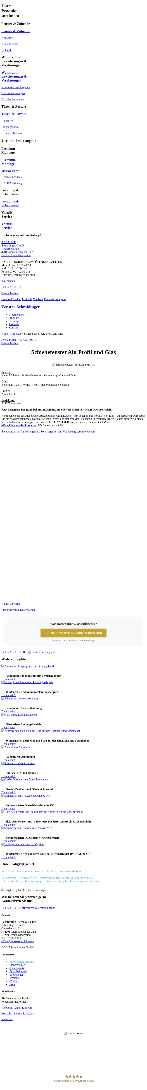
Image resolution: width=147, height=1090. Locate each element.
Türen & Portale (13, 114)
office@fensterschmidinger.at (17, 941)
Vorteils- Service (7, 226)
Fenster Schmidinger (20, 307)
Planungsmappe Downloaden (18, 609)
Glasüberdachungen (12, 99)
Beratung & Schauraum (10, 203)
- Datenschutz (16, 968)
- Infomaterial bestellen (21, 961)
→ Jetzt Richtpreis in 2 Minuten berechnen (73, 632)
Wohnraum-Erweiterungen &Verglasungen (14, 76)
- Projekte (14, 977)
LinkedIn (27, 299)
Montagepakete (10, 170)
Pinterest (49, 299)
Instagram (60, 299)
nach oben (7, 1019)
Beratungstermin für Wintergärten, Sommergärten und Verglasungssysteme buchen (48, 431)
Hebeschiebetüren (11, 133)
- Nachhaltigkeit (18, 971)
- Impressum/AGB (19, 964)
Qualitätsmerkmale (12, 176)
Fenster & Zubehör (15, 31)
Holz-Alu (6, 50)
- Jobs (12, 984)
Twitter (17, 299)
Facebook (7, 299)
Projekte (16, 333)
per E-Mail (46, 881)
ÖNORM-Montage (12, 183)
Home (4, 333)
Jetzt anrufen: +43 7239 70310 (18, 339)
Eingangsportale (10, 126)
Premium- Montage (8, 162)
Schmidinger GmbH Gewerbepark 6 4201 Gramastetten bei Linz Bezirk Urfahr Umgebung (17, 249)
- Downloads (16, 974)
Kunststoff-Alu (9, 44)
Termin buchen (9, 343)
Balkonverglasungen (13, 93)
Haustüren (7, 120)
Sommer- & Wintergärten (15, 87)
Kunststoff (7, 37)
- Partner (13, 981)
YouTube (38, 299)
